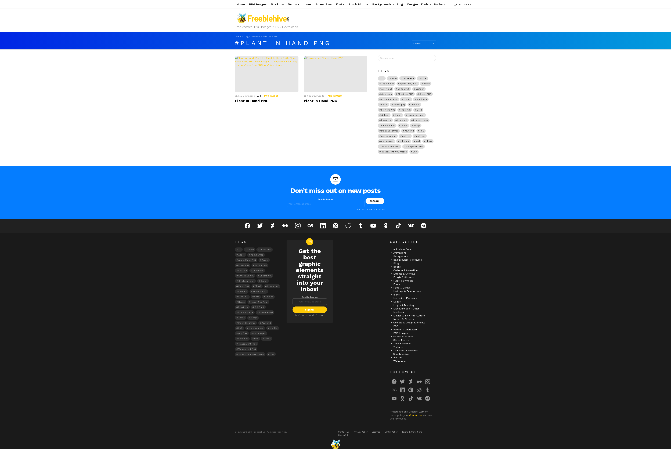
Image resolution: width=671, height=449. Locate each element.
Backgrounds (381, 4)
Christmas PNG (405, 94)
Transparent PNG (414, 146)
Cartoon (420, 89)
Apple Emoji (387, 83)
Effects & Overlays (404, 273)
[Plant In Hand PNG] (266, 74)
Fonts (340, 4)
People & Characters (405, 329)
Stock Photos (358, 4)
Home (241, 4)
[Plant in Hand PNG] (335, 74)
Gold (419, 110)
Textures (398, 347)
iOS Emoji (402, 120)
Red (418, 141)
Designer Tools (417, 4)
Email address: (326, 199)
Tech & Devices (402, 343)
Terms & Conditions (412, 432)
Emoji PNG (422, 99)
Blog (400, 4)
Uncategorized (401, 354)
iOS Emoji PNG (420, 120)
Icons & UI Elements (405, 298)
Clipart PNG (425, 94)
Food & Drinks (401, 287)
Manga (416, 125)
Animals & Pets (402, 249)
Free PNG (406, 110)
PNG (422, 131)
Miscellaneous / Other (406, 308)
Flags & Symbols (403, 280)
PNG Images (257, 4)
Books (438, 4)
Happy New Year (416, 115)
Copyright (343, 435)
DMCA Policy (391, 432)
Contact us (416, 415)
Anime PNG (408, 78)
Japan (404, 125)
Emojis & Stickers (403, 277)
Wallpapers (399, 361)
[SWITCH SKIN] (455, 4)
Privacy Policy (361, 432)
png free (420, 136)
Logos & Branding (403, 305)
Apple (423, 78)
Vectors (293, 4)
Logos (397, 301)
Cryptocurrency (389, 99)
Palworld (409, 131)
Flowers (415, 104)
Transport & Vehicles (405, 350)
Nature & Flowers (403, 319)
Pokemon (404, 141)
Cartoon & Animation (405, 270)
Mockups (277, 4)
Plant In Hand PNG (252, 101)
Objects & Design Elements (409, 322)
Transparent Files (390, 146)
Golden (385, 115)
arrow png (386, 89)
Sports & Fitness (403, 336)
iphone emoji (388, 125)
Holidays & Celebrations (407, 291)
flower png (399, 104)
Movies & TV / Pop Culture (409, 315)
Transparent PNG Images (394, 152)
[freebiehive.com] (335, 444)
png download (388, 136)
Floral (384, 104)
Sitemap (376, 432)
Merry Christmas (389, 131)
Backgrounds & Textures (407, 259)
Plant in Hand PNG (320, 101)
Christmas (386, 94)
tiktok (429, 141)
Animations (324, 4)
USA (415, 152)
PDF (395, 326)
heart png (386, 120)
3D (382, 78)
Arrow (427, 83)
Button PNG (404, 89)
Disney (406, 99)
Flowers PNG (388, 110)
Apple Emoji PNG (408, 83)
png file (406, 136)
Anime (393, 78)
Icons (307, 4)
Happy (398, 115)
